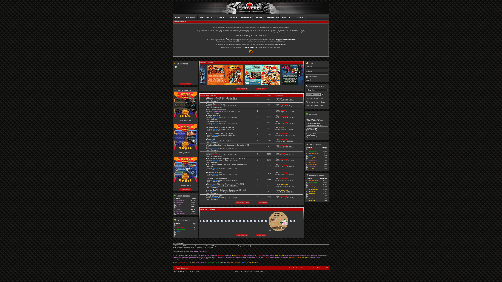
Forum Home (263, 202)
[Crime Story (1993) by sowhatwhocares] (290, 84)
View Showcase (185, 189)
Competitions (215, 125)
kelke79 (196, 251)
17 (195, 225)
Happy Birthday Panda (216, 104)
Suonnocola (180, 200)
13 (195, 229)
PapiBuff (261, 257)
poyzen (277, 257)
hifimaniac (183, 257)
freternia (314, 255)
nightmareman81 (240, 257)
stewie (311, 198)
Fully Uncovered (201, 262)
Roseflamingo (313, 164)
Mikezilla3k (229, 257)
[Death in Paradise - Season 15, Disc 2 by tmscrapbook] (270, 230)
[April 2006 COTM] (185, 182)
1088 (325, 164)
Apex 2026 (211, 139)
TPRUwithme (180, 213)
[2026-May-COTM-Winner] (185, 150)
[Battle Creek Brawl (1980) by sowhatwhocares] (253, 84)
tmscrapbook (180, 229)
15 (195, 227)
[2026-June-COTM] (185, 117)
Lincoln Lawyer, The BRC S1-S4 (220, 133)
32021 (325, 149)
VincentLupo (180, 227)
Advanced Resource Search (316, 102)
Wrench (178, 231)
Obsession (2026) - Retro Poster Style (222, 98)
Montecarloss (313, 160)
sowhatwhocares (314, 153)
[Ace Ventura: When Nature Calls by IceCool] (286, 222)
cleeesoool (180, 202)
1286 (325, 162)
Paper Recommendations (216, 110)
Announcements (216, 107)
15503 (325, 189)
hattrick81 (176, 257)
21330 (325, 151)
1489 (325, 158)
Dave (245, 255)
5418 (325, 198)
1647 (325, 155)
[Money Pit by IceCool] (246, 222)
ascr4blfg (201, 255)
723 (325, 169)
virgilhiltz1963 (203, 259)
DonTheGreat (279, 255)
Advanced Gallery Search (315, 98)
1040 (325, 166)
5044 (325, 200)
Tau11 (178, 207)
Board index (185, 268)
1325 (325, 160)
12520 (325, 191)
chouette (228, 255)
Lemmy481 (312, 158)
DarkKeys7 (216, 100)
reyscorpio (285, 257)
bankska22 (312, 166)
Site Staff (245, 262)
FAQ (290, 268)
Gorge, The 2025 (213, 116)
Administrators (182, 262)
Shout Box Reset (212, 153)
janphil (178, 204)
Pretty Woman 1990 (215, 196)
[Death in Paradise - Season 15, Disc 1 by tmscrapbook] (257, 222)
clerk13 (281, 128)
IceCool (190, 257)
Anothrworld (216, 111)
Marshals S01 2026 (214, 172)
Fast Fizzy (312, 162)
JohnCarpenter (313, 189)
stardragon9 (283, 184)
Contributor (191, 262)
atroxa (207, 255)
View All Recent (242, 88)
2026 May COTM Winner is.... (217, 178)
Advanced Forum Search (315, 106)
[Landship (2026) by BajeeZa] (210, 222)
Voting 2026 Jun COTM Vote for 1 (222, 127)
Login (310, 64)
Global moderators (213, 262)
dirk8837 (179, 236)
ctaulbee (179, 233)
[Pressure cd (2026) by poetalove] (250, 222)
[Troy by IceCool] (254, 222)
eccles (287, 255)
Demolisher (252, 255)
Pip (177, 225)
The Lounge (215, 113)
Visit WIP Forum (185, 83)
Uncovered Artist (254, 262)
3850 (325, 153)
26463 (325, 184)
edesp (292, 255)
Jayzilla (196, 257)
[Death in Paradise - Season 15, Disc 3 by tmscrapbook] (282, 222)
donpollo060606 (268, 255)
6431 (325, 196)
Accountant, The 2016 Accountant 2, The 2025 (225, 184)
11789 (325, 193)
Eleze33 (297, 255)
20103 (325, 187)
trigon (178, 209)
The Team (296, 268)
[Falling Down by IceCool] (243, 222)
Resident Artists (236, 262)
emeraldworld (305, 255)
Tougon (185, 259)
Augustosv (214, 255)
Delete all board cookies (308, 268)
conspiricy (179, 211)
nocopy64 (312, 200)
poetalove (271, 257)
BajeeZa (311, 149)
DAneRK (311, 169)
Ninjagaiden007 (252, 257)
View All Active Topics (242, 202)
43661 (325, 182)
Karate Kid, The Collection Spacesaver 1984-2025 (226, 190)
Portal (178, 268)
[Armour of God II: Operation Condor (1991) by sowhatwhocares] (216, 84)
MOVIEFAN (203, 251)
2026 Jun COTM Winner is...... (218, 122)
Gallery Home (261, 88)
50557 (325, 180)
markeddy (221, 257)
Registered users (224, 262)
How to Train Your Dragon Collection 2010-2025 (226, 159)
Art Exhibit (214, 101)
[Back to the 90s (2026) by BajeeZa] (202, 222)
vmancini (212, 259)
